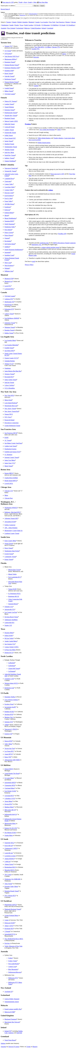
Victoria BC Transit (10, 171)
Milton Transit (9, 91)
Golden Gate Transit (11, 446)
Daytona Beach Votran (11, 617)
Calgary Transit (9, 314)
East (25, 2)
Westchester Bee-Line (11, 406)
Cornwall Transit (9, 127)
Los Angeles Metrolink (11, 345)
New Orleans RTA (10, 895)
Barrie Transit (9, 73)
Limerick (11, 1033)
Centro (7, 920)
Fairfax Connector (10, 525)
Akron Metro (8, 801)
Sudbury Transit (9, 158)
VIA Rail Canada (10, 94)
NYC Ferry (8, 417)
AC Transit (8, 440)
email (33, 261)
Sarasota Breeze (13, 604)
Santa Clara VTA (10, 463)
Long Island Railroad (11, 403)
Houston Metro (9, 633)
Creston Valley (9, 190)
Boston (68, 22)
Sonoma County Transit (12, 457)
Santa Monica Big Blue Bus (13, 371)
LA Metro (48, 47)
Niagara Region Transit (11, 82)
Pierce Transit (9, 548)
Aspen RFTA (9, 754)
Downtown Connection (11, 423)
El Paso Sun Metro (10, 650)
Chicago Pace (9, 498)
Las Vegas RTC (9, 751)
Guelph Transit (9, 88)
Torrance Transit (9, 374)
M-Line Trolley (9, 638)
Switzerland (19, 28)
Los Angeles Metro (10, 340)
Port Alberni (8, 229)
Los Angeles (44, 22)
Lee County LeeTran (11, 612)
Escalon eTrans (9, 704)
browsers (36, 57)
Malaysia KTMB (10, 1012)
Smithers (7, 247)
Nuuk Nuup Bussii (33, 13)
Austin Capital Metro (11, 641)
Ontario (14, 22)
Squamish (7, 252)
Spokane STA (9, 722)
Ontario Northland (10, 161)
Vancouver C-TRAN (11, 729)
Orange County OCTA (11, 358)
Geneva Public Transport (12, 999)
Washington (4, 25)
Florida (16, 25)
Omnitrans (8, 368)
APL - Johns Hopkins (11, 528)
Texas (21, 25)
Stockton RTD (9, 714)
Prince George (9, 232)
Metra (6, 495)
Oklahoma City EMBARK (13, 879)
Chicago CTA (9, 491)
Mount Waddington (10, 218)
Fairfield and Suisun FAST (12, 452)
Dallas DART (9, 635)
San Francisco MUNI (11, 433)
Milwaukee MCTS (10, 810)
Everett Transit (9, 554)
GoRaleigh (11, 663)
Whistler (7, 268)
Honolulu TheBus (10, 697)
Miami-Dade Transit (14, 570)
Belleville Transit (10, 124)
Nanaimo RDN (9, 221)
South (29, 2)
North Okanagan (9, 224)
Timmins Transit (9, 149)
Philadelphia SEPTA (11, 905)
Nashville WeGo (9, 843)
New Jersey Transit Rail (12, 411)
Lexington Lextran (10, 856)
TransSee (3, 1046)
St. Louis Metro (9, 778)
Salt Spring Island (10, 244)
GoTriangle (11, 671)
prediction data (44, 243)
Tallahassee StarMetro (11, 620)
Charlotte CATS (9, 679)
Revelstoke (8, 241)
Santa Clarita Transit (11, 379)
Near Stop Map (43, 2)
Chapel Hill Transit (14, 668)
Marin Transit (8, 466)
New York (52, 22)
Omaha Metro (9, 835)
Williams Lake (9, 271)
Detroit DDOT (9, 769)
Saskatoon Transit (10, 323)
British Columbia (22, 22)
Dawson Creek (9, 193)
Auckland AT (8, 991)
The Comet (8, 874)
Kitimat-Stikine (9, 212)
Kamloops (8, 207)
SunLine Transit (9, 382)
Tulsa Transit (8, 883)
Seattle (11, 25)
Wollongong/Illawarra (14, 972)
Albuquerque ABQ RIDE (12, 760)
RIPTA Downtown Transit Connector (64, 243)
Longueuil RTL (9, 289)
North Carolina (28, 25)
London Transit (9, 104)
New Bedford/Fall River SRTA (14, 939)
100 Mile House (9, 204)
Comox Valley (9, 184)
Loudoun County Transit (12, 533)
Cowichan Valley (10, 187)
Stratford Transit (9, 144)
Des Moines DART (10, 832)
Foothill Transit (9, 348)
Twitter (28, 1046)
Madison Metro (9, 807)
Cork (6, 1033)
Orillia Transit (9, 135)
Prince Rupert (9, 235)
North (20, 2)
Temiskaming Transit (11, 147)
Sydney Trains (12, 961)
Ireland (44, 28)
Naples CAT (8, 625)
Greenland (50, 28)
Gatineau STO (9, 299)
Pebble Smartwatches (44, 142)
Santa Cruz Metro (10, 460)
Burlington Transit (10, 79)
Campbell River (9, 178)
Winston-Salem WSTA (11, 683)
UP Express (8, 53)
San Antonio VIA (10, 644)
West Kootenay (9, 265)
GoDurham (11, 665)
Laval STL (8, 286)
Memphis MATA (10, 870)
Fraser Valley (8, 201)
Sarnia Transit (9, 141)
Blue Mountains (13, 969)
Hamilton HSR (9, 70)
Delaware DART (10, 923)
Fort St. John (8, 198)
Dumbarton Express (10, 449)
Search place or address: (8, 5)
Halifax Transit (9, 333)
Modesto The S (9, 717)
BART (7, 437)
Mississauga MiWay (10, 59)
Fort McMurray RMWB (12, 318)
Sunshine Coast (9, 255)
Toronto (8, 22)
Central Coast (12, 966)
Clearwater (8, 181)
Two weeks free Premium (47, 129)
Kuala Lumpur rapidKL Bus (13, 1009)
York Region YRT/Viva (12, 56)
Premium (28, 124)
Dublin (20, 1031)
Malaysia (27, 28)
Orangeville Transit (10, 132)
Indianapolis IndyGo (11, 814)
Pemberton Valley (10, 227)
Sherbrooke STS (9, 302)
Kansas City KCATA (11, 828)
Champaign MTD (10, 785)
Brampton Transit (10, 62)
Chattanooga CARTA (11, 848)
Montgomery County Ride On (13, 530)
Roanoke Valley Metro (11, 886)
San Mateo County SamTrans (13, 443)
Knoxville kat (9, 845)
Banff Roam (8, 304)
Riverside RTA (9, 377)
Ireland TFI (8, 1031)
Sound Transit (9, 543)
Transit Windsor (9, 107)
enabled (36, 85)
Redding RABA (9, 711)
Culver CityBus (9, 385)
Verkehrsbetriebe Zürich (12, 1002)
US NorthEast (70, 25)
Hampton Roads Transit (12, 891)
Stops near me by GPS (57, 174)
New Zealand (11, 28)
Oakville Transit (9, 76)
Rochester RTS (9, 928)
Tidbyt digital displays (44, 138)
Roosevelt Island (9, 420)
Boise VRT (8, 757)
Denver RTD (8, 741)
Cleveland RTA (9, 795)
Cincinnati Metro (10, 788)
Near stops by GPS (8, 2)
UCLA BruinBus (10, 388)
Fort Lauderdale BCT (14, 577)
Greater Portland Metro (11, 915)
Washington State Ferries (12, 551)
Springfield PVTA (10, 934)
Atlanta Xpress (9, 864)
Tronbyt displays (58, 138)
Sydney (10, 958)
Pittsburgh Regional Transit (13, 909)
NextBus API (62, 233)
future (64, 54)
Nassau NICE (9, 414)
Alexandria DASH (10, 521)
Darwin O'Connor (13, 1046)
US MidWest (54, 25)
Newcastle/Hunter (13, 964)
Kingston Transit (9, 110)
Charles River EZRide (11, 478)
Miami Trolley (12, 574)
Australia (3, 28)
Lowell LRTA (9, 483)
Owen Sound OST (10, 138)
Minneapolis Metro (10, 823)
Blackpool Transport (11, 1019)
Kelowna (7, 210)
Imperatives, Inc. (37, 244)
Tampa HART (12, 589)
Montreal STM (9, 278)
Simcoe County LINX (11, 121)
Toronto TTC (8, 46)
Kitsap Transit (9, 559)
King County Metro (10, 541)
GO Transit (8, 51)
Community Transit (10, 556)
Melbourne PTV (13, 978)
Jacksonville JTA (10, 609)
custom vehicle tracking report (50, 247)
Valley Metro (8, 744)
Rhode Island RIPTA (11, 480)
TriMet (7, 725)
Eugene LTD (8, 734)
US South (62, 25)
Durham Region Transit (11, 65)
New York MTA (9, 395)
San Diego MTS (9, 350)
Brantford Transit (10, 118)
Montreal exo (22, 15)
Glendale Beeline (10, 361)
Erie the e (7, 943)
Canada (37, 22)
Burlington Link (9, 688)
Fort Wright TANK (10, 791)
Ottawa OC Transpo (11, 101)
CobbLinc (8, 861)
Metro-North (8, 400)
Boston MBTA (9, 473)
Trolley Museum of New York (13, 946)
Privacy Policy (29, 264)
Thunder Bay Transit (11, 115)
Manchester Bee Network (12, 1022)
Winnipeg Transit (10, 327)
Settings (3, 1043)
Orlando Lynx (9, 606)
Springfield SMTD (10, 782)
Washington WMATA (11, 507)
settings (50, 190)
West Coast (8, 262)
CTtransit (7, 931)
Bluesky (35, 1046)
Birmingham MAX (10, 867)
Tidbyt (59, 129)
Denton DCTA (9, 652)
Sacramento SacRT (10, 707)
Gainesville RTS (9, 622)
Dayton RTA (8, 804)
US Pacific (37, 25)
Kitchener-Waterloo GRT (12, 68)
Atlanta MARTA (10, 858)
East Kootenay (9, 195)
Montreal (31, 22)
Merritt (7, 215)
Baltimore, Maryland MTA (12, 512)
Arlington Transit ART (11, 518)
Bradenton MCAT (13, 596)
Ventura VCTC (9, 364)
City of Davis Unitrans (11, 699)
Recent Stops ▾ (5, 9)
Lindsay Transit (9, 130)
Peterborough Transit (11, 112)
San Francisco (60, 22)
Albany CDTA (9, 926)
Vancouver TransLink (11, 168)
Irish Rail (19, 1033)
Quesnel (7, 238)
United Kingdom (36, 28)
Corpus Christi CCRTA (11, 647)
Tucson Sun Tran (10, 748)
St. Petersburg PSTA (14, 593)
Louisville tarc (9, 853)
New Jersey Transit (10, 408)
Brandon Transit (9, 330)
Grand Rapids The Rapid (12, 773)
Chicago (73, 22)
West (34, 2)
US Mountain (46, 25)
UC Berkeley (8, 454)
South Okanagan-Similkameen (14, 249)
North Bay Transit (10, 155)
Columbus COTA (10, 798)
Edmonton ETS (9, 309)
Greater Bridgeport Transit (12, 425)
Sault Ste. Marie (9, 152)
